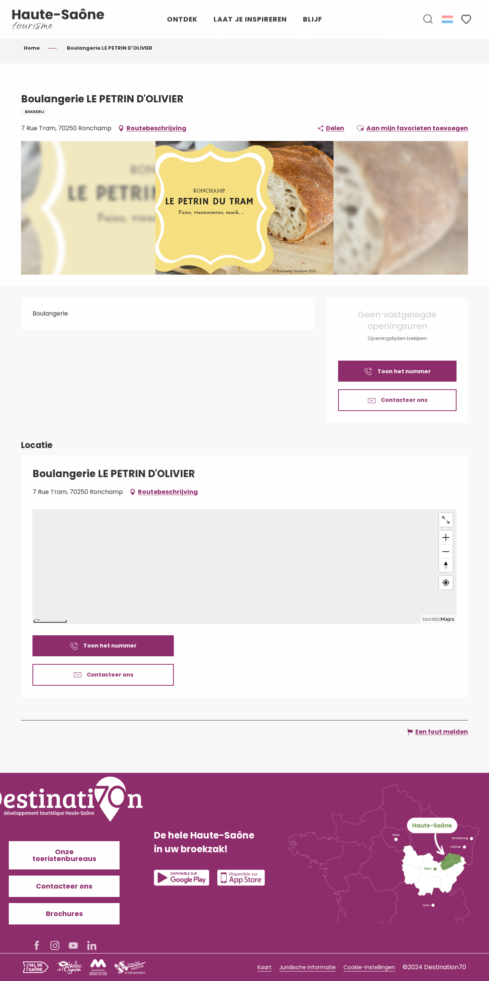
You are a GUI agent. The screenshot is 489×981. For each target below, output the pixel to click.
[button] (428, 19)
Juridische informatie (307, 967)
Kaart (264, 967)
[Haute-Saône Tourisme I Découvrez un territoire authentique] (58, 19)
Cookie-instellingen (369, 967)
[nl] (448, 19)
